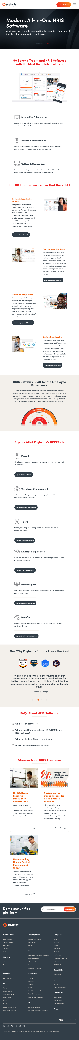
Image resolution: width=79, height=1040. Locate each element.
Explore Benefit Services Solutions (26, 636)
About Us (56, 939)
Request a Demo (59, 1003)
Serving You (57, 955)
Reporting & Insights (60, 987)
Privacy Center (35, 1031)
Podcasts (31, 981)
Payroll (5, 988)
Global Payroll (7, 991)
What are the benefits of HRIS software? (34, 739)
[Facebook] (12, 1026)
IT (3, 968)
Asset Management (34, 1007)
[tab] (38, 700)
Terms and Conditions (46, 1031)
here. (48, 43)
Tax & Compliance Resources (37, 991)
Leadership (57, 964)
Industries (6, 948)
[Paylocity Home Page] (9, 5)
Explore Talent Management (25, 540)
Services (6, 973)
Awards (56, 961)
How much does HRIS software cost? (32, 745)
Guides (30, 978)
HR (4, 962)
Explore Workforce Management (26, 507)
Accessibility (56, 1031)
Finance (5, 965)
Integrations (57, 974)
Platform (6, 957)
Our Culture (57, 952)
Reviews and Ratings (34, 939)
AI (54, 978)
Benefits (5, 1004)
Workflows (57, 984)
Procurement (32, 965)
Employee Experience (9, 1007)
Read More (28, 828)
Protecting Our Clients (60, 958)
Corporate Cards (33, 958)
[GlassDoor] (16, 1026)
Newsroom (57, 948)
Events (30, 987)
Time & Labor (7, 997)
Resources (32, 973)
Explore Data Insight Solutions (25, 603)
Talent (5, 1001)
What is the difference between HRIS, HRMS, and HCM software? (38, 731)
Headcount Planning (34, 968)
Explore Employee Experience (25, 570)
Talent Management (9, 1010)
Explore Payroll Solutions (24, 475)
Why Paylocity (34, 934)
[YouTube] (20, 1026)
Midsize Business (8, 942)
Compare (31, 945)
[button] (32, 699)
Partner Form (58, 1000)
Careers (56, 942)
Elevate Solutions (8, 978)
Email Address (51, 909)
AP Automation (33, 962)
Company (57, 934)
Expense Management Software (38, 955)
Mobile (56, 981)
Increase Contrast (70, 1020)
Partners (6, 952)
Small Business (7, 939)
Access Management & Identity (38, 1010)
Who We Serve (8, 934)
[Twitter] (8, 1026)
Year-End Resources (34, 994)
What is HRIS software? (26, 723)
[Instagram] (24, 1026)
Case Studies (32, 942)
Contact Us (58, 992)
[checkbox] (61, 1020)
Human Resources (8, 994)
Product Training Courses (36, 997)
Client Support (58, 997)
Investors (56, 945)
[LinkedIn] (4, 1026)
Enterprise (6, 945)
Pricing (56, 1009)
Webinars (31, 984)
